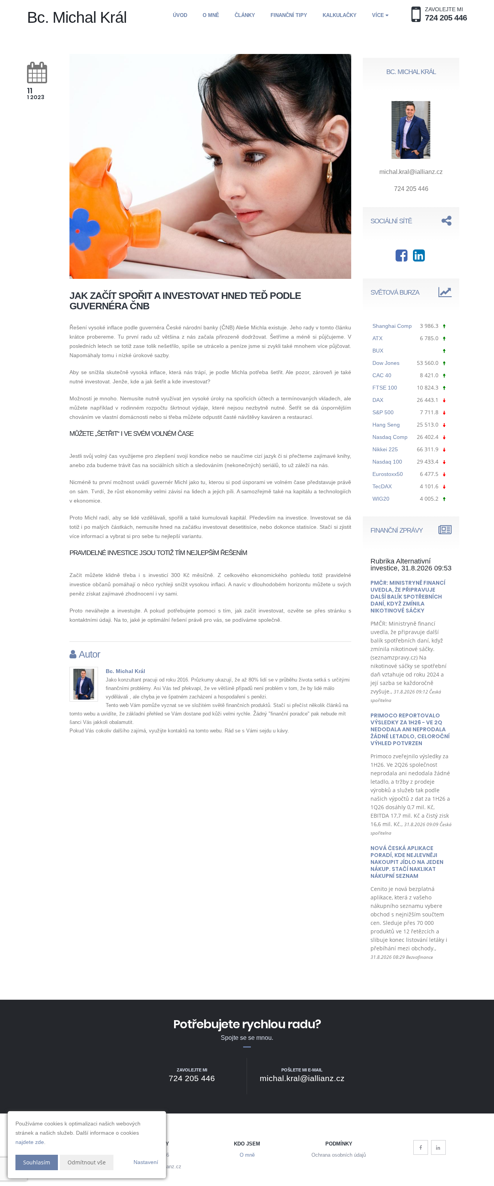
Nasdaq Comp (390, 437)
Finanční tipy (289, 15)
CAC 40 (381, 375)
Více (379, 15)
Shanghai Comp (392, 326)
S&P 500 (383, 412)
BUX (377, 351)
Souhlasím (36, 1162)
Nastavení (146, 1162)
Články (245, 15)
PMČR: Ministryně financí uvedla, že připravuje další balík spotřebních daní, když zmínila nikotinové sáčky (407, 596)
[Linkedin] (419, 258)
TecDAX (382, 486)
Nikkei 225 (385, 449)
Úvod (180, 15)
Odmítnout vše (87, 1162)
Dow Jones (385, 363)
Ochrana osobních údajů (338, 1155)
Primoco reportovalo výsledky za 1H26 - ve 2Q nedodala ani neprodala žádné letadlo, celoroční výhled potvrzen (410, 729)
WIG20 (380, 499)
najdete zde (29, 1142)
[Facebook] (402, 258)
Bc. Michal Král (125, 671)
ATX (377, 338)
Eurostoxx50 (387, 474)
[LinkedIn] (438, 1147)
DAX (377, 400)
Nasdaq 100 (387, 462)
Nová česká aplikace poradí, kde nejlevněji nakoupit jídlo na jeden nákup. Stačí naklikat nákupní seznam (406, 862)
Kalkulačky (340, 15)
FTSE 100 (384, 388)
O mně (211, 15)
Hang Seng (386, 425)
